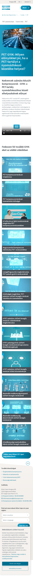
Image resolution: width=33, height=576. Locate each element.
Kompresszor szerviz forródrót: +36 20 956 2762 (17, 501)
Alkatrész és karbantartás (11, 474)
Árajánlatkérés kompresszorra (12, 472)
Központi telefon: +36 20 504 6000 (13, 496)
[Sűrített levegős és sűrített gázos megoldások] (18, 15)
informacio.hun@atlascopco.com (13, 498)
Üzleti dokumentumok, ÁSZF (11, 477)
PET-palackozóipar (8, 21)
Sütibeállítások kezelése (15, 568)
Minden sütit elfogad (15, 563)
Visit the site (23, 526)
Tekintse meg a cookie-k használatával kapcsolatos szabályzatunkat (14, 556)
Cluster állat (19, 21)
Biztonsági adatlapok (9, 480)
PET (26, 21)
